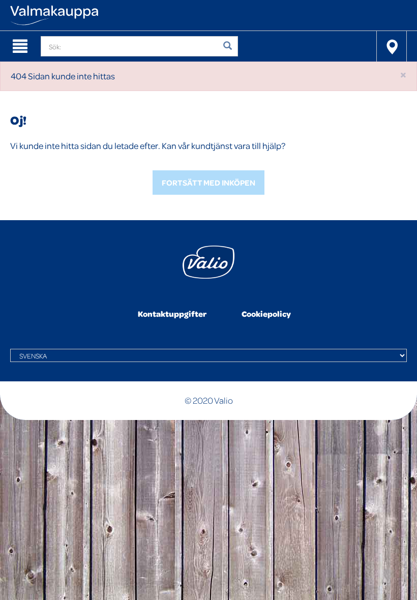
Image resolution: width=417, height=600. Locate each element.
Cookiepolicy (266, 313)
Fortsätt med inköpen (208, 182)
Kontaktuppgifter (172, 313)
